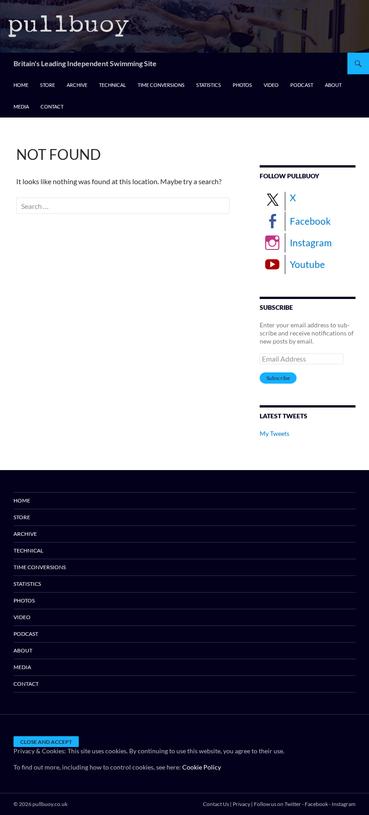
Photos (242, 85)
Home (21, 85)
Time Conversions (161, 85)
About (333, 85)
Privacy (241, 804)
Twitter (292, 804)
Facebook (310, 220)
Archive (77, 85)
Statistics (208, 85)
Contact (51, 106)
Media (21, 106)
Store (47, 85)
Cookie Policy (201, 767)
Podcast (301, 85)
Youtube (307, 264)
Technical (112, 85)
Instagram (311, 242)
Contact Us (216, 804)
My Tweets (274, 433)
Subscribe (278, 378)
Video (271, 85)
